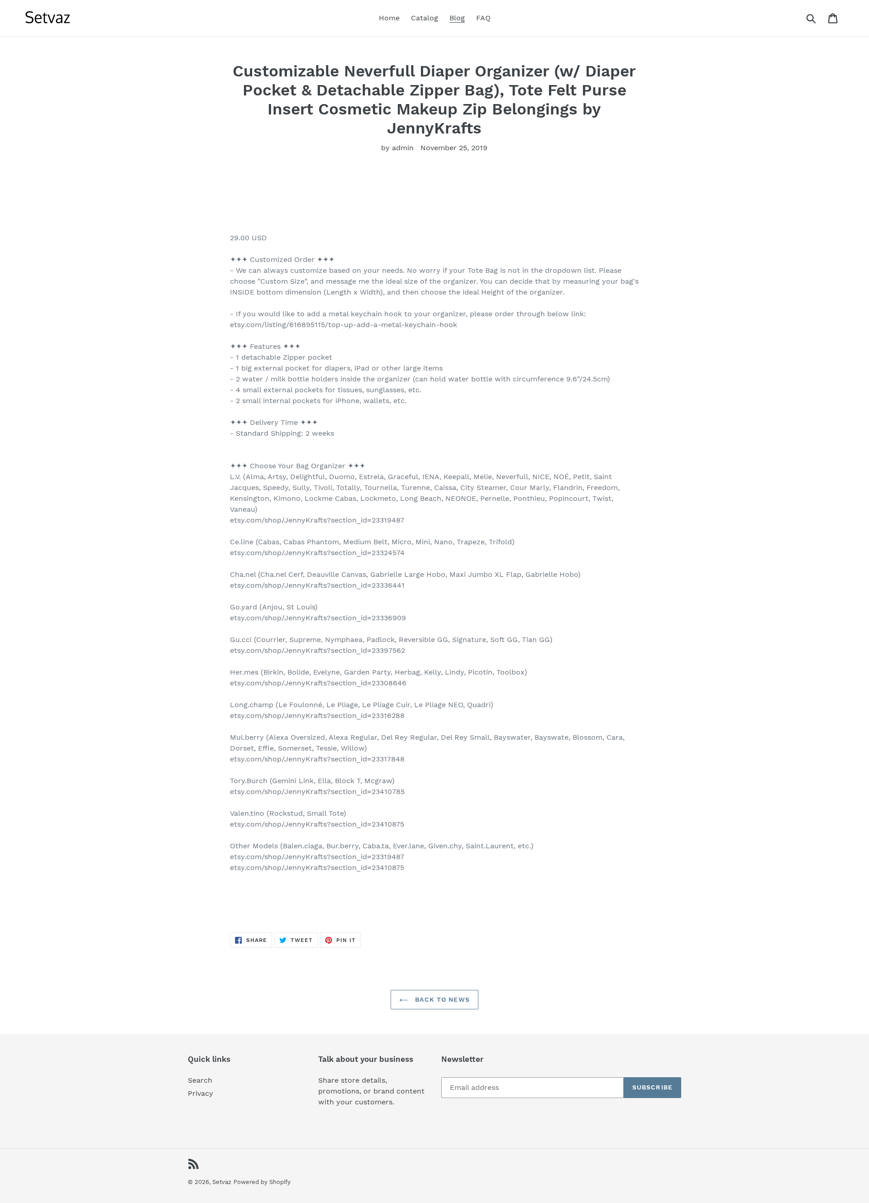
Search (200, 1080)
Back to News (441, 999)
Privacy (200, 1093)
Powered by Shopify (262, 1182)
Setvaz (221, 1182)
